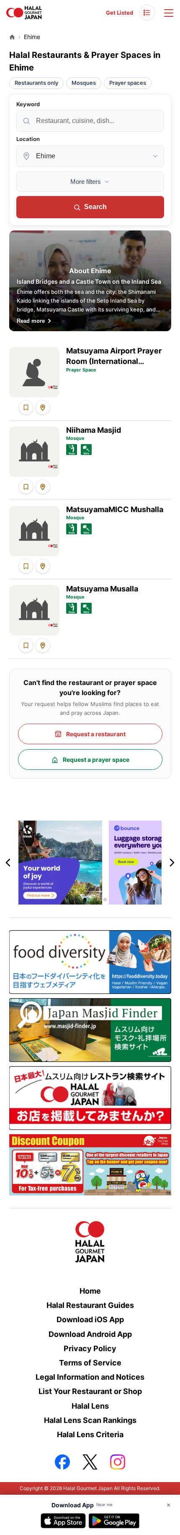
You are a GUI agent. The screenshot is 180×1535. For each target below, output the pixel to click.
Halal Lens (90, 1406)
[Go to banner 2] (85, 899)
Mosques (84, 82)
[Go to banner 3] (95, 899)
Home (90, 1291)
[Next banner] (171, 862)
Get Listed (119, 12)
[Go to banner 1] (75, 899)
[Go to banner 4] (105, 899)
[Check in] (42, 407)
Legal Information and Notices (90, 1377)
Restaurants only (36, 82)
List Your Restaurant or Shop (90, 1391)
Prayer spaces (127, 82)
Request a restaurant (96, 733)
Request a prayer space (96, 759)
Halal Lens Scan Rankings (90, 1420)
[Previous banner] (8, 862)
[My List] (147, 13)
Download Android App (90, 1334)
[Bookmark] (26, 407)
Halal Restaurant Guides (90, 1305)
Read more (31, 321)
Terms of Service (90, 1362)
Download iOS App (90, 1319)
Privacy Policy (90, 1348)
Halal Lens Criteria (90, 1434)
